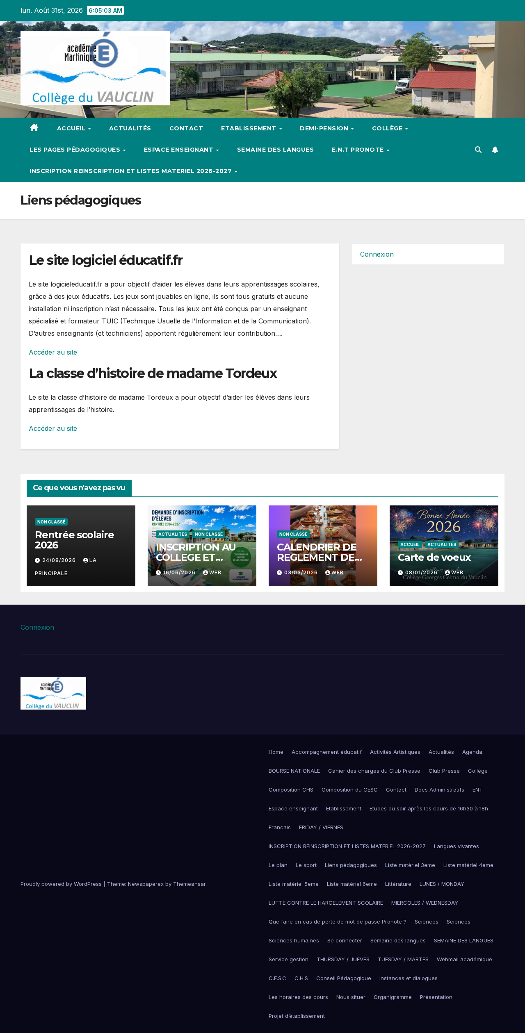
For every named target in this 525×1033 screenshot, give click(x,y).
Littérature (398, 884)
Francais (280, 827)
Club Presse (444, 770)
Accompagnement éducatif (327, 752)
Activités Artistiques (395, 752)
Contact (186, 128)
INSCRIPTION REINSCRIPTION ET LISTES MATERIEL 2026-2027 (132, 171)
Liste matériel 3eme (410, 865)
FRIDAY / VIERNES (321, 827)
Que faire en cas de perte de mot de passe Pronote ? (337, 921)
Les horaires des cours (298, 997)
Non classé (51, 521)
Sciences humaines (294, 940)
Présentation (436, 997)
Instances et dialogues (408, 978)
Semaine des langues (275, 149)
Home (276, 752)
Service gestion (288, 959)
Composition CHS (291, 789)
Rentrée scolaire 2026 (74, 540)
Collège (478, 770)
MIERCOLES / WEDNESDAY (424, 902)
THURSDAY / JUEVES (343, 959)
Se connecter (344, 940)
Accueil (72, 128)
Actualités (130, 128)
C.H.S (301, 978)
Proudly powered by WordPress (62, 884)
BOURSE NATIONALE (294, 770)
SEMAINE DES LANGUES (463, 940)
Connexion (377, 254)
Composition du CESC (350, 789)
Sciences (426, 921)
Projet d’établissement (297, 1016)
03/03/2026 (302, 572)
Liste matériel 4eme (468, 865)
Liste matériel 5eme (294, 884)
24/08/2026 (60, 560)
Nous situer (350, 997)
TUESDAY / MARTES (403, 959)
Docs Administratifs (439, 789)
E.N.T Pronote (359, 149)
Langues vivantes (456, 846)
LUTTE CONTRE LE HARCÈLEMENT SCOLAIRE (326, 902)
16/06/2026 (180, 572)
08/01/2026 (422, 572)
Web (215, 572)
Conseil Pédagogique (343, 978)
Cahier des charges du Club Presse (374, 770)
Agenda (472, 752)
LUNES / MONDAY (442, 884)
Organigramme (393, 997)
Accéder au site (53, 352)
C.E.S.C (277, 978)
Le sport (306, 865)
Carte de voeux (434, 557)
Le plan (278, 865)
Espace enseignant (293, 808)
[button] (478, 150)
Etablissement (343, 808)
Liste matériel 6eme (352, 884)
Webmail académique (464, 959)
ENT (477, 789)
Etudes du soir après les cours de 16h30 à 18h (429, 808)
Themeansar (189, 884)
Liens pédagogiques (351, 865)
